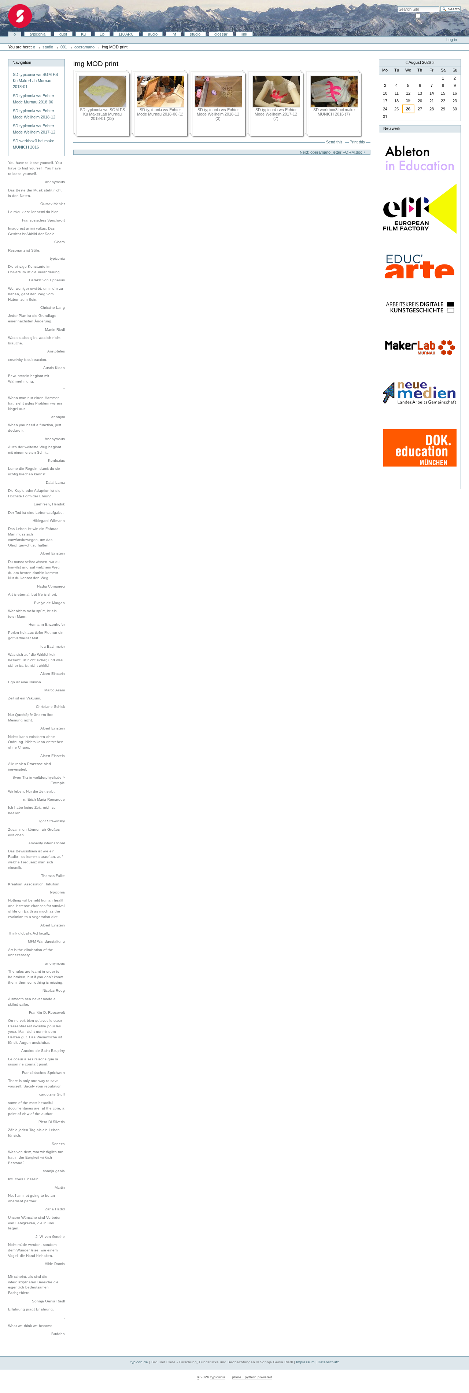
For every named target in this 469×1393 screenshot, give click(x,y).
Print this (357, 142)
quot (63, 34)
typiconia (37, 34)
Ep (102, 34)
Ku (83, 34)
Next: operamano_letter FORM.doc (331, 152)
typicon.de (139, 1362)
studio (195, 34)
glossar (221, 34)
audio (153, 34)
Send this (334, 142)
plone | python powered (252, 1377)
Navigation (21, 62)
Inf (173, 34)
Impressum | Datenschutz (317, 1362)
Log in (451, 39)
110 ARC (126, 34)
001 (63, 47)
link (244, 34)
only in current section (441, 15)
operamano (84, 47)
